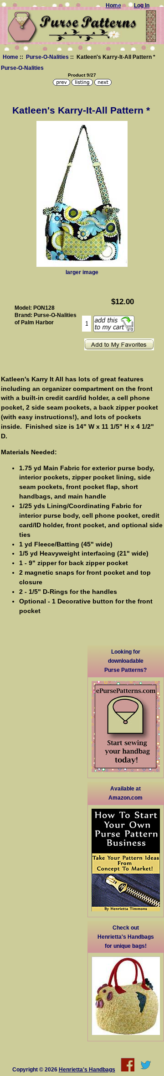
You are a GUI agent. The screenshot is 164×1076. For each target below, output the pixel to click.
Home (10, 57)
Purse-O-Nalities (47, 57)
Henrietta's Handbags (87, 1069)
